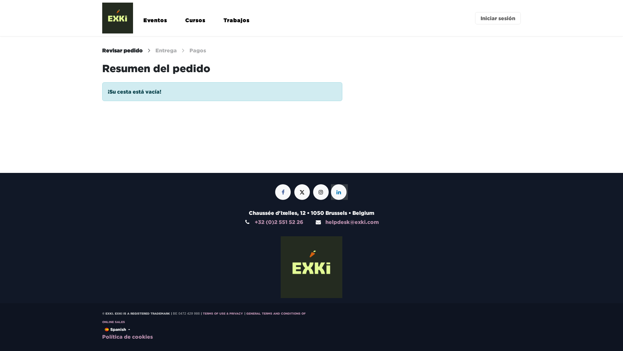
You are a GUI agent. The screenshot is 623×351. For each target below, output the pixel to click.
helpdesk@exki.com (352, 222)
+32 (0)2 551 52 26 (279, 222)
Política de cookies (127, 337)
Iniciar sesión (498, 18)
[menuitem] (155, 23)
